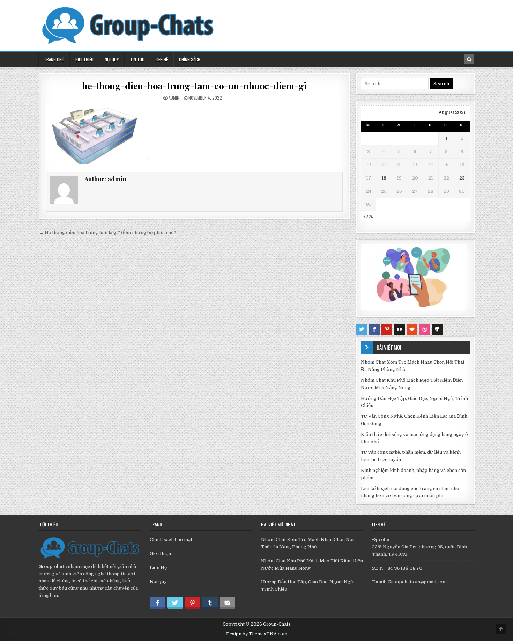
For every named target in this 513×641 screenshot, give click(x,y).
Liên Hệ (162, 59)
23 (462, 178)
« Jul (368, 216)
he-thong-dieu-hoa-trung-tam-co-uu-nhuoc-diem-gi (194, 86)
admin (174, 98)
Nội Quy (112, 59)
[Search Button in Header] (469, 59)
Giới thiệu (160, 553)
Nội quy (158, 581)
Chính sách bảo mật (171, 539)
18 (383, 178)
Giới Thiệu (84, 59)
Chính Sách (189, 59)
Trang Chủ (54, 59)
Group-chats (52, 566)
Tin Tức (137, 59)
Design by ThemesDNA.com (256, 634)
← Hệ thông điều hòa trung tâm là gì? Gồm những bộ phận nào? (107, 232)
